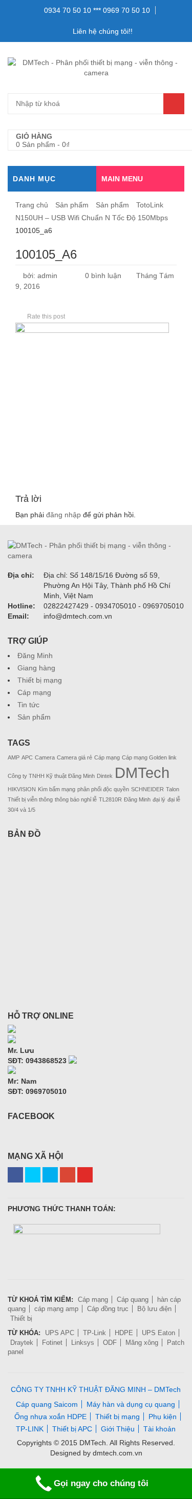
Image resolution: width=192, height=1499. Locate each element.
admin (47, 275)
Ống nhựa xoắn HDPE (50, 1416)
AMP (13, 757)
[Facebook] (15, 1175)
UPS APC (59, 1333)
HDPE (124, 1333)
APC (27, 757)
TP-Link (94, 1333)
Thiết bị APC (72, 1429)
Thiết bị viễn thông (30, 799)
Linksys (82, 1342)
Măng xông (141, 1342)
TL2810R (110, 799)
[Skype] (12, 1030)
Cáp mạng (34, 692)
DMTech (142, 772)
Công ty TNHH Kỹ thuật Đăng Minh (51, 776)
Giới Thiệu (118, 1429)
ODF (110, 1342)
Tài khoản (159, 1429)
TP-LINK (30, 1429)
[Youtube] (85, 1175)
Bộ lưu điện (154, 1309)
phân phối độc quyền (103, 789)
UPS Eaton (158, 1333)
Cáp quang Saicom (47, 1404)
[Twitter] (32, 1175)
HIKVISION (22, 789)
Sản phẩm (112, 205)
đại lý (159, 799)
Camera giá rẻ (74, 757)
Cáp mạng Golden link (149, 757)
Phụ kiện (162, 1416)
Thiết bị (21, 1318)
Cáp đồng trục (108, 1309)
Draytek (21, 1342)
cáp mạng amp (56, 1309)
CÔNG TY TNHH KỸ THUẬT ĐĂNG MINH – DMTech (96, 1389)
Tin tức (28, 705)
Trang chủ (31, 205)
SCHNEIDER (147, 789)
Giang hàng (36, 668)
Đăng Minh (35, 655)
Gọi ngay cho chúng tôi (101, 1483)
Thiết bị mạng (39, 680)
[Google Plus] (67, 1175)
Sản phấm (72, 205)
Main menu (122, 179)
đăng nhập (63, 515)
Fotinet (52, 1342)
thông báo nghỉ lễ (76, 799)
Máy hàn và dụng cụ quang (131, 1404)
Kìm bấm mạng (56, 789)
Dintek (105, 776)
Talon (172, 789)
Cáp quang (132, 1299)
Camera (45, 757)
